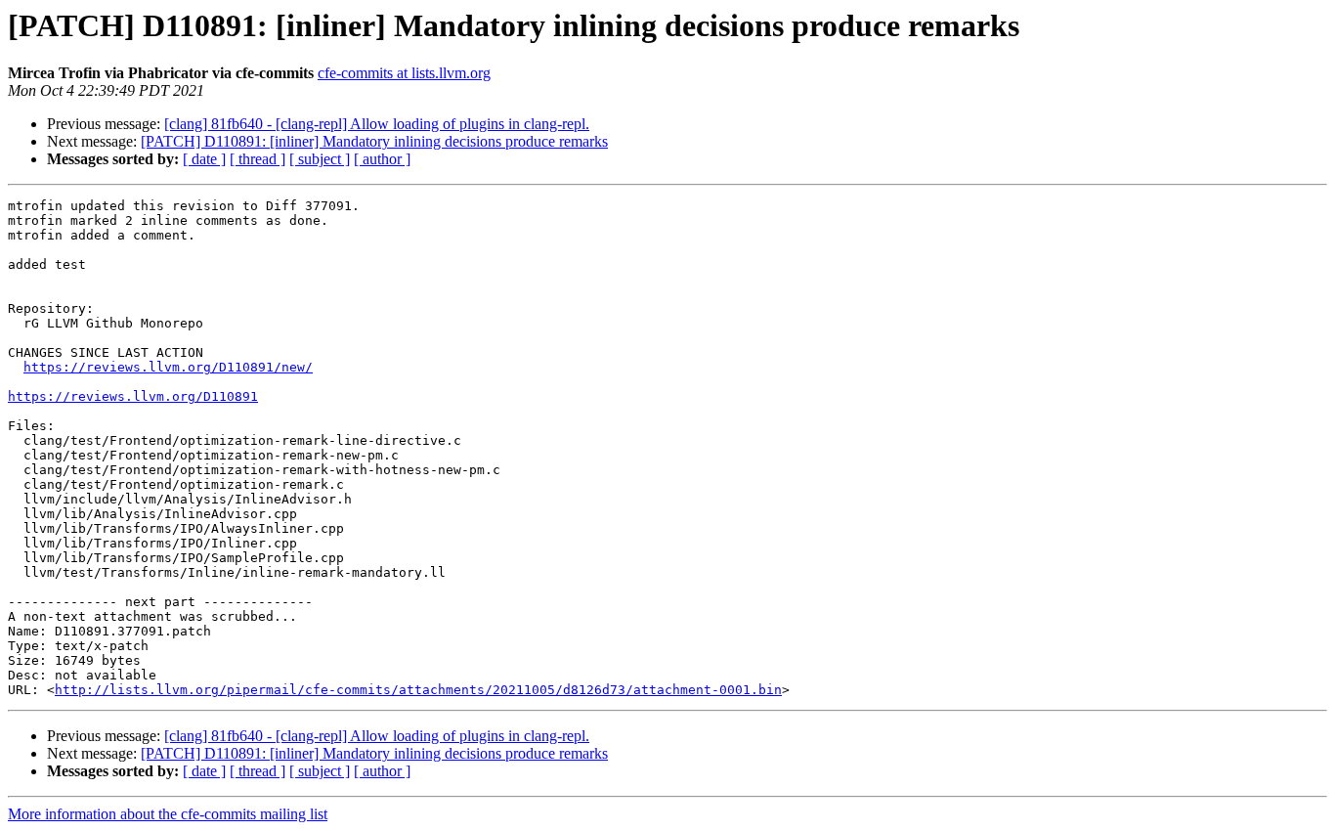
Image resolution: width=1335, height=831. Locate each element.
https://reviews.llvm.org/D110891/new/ (168, 367)
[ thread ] (257, 159)
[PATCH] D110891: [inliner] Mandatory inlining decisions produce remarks (374, 141)
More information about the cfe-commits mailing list (167, 814)
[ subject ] (319, 159)
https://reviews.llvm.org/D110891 (133, 396)
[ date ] (204, 159)
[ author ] (382, 159)
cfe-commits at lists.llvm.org (404, 73)
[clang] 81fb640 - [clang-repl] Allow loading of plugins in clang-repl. (376, 123)
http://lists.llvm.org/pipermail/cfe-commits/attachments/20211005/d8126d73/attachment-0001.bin (418, 689)
